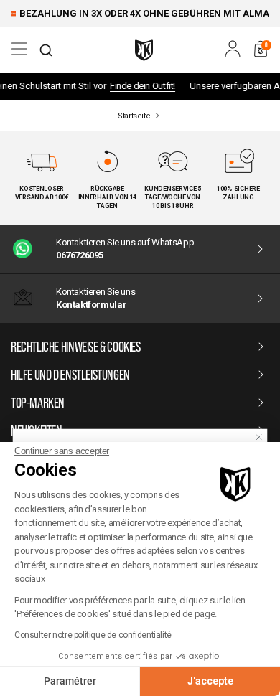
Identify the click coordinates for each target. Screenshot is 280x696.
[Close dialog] (259, 437)
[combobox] (46, 50)
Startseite (134, 116)
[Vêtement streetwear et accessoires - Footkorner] (144, 50)
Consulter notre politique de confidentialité (93, 635)
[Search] (46, 50)
